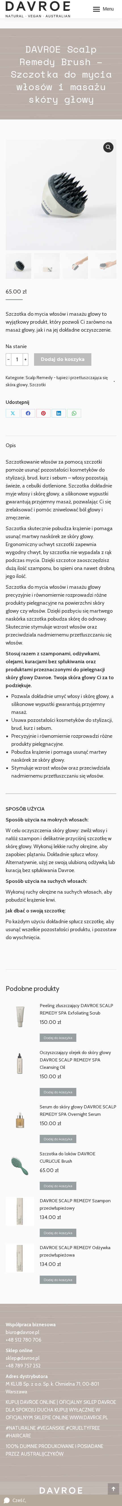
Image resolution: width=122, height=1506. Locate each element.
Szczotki (38, 384)
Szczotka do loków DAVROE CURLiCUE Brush (67, 1157)
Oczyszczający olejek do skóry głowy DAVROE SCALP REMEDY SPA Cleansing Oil (75, 1060)
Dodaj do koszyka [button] (58, 1038)
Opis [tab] (11, 445)
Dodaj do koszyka (63, 359)
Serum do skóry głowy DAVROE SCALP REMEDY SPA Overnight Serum (78, 1110)
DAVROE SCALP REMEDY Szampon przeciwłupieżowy (75, 1204)
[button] (108, 147)
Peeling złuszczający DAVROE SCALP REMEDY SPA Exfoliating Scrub (76, 1009)
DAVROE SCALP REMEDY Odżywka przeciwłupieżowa (75, 1251)
